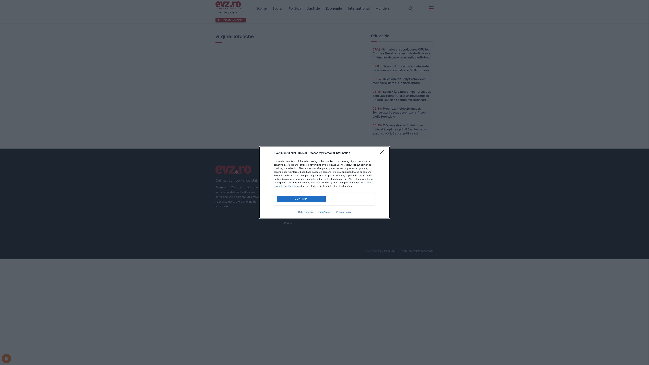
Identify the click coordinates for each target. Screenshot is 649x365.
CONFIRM (301, 199)
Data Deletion (305, 212)
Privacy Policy (343, 212)
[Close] (383, 153)
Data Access (324, 212)
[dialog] (324, 182)
